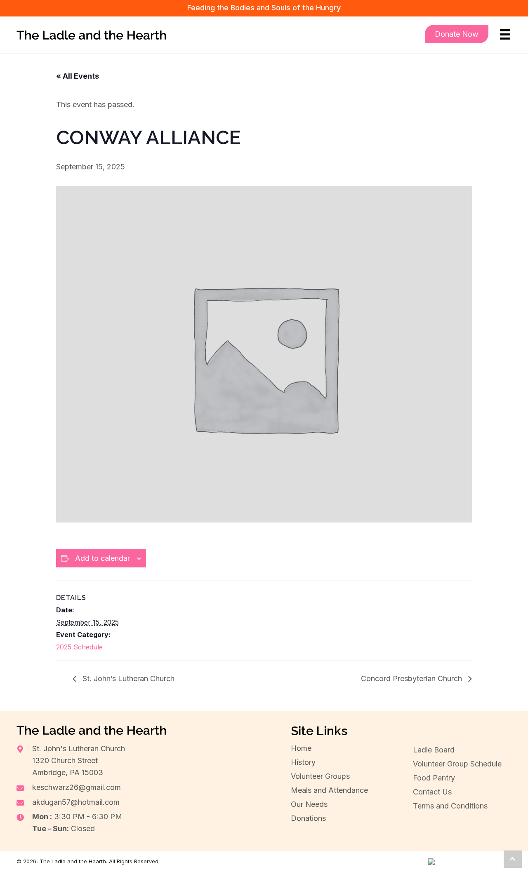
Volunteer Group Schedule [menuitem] (457, 763)
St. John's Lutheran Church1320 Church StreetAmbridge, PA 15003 (78, 760)
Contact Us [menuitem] (432, 791)
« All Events (77, 76)
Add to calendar (102, 558)
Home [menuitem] (301, 748)
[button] (513, 859)
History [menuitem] (303, 762)
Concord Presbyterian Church (412, 678)
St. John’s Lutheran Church (127, 678)
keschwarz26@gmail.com (76, 787)
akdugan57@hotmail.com (76, 802)
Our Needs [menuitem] (309, 804)
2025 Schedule (79, 647)
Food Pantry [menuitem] (434, 777)
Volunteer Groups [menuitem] (320, 776)
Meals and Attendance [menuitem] (329, 790)
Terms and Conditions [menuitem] (450, 805)
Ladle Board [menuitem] (434, 749)
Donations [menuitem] (308, 818)
